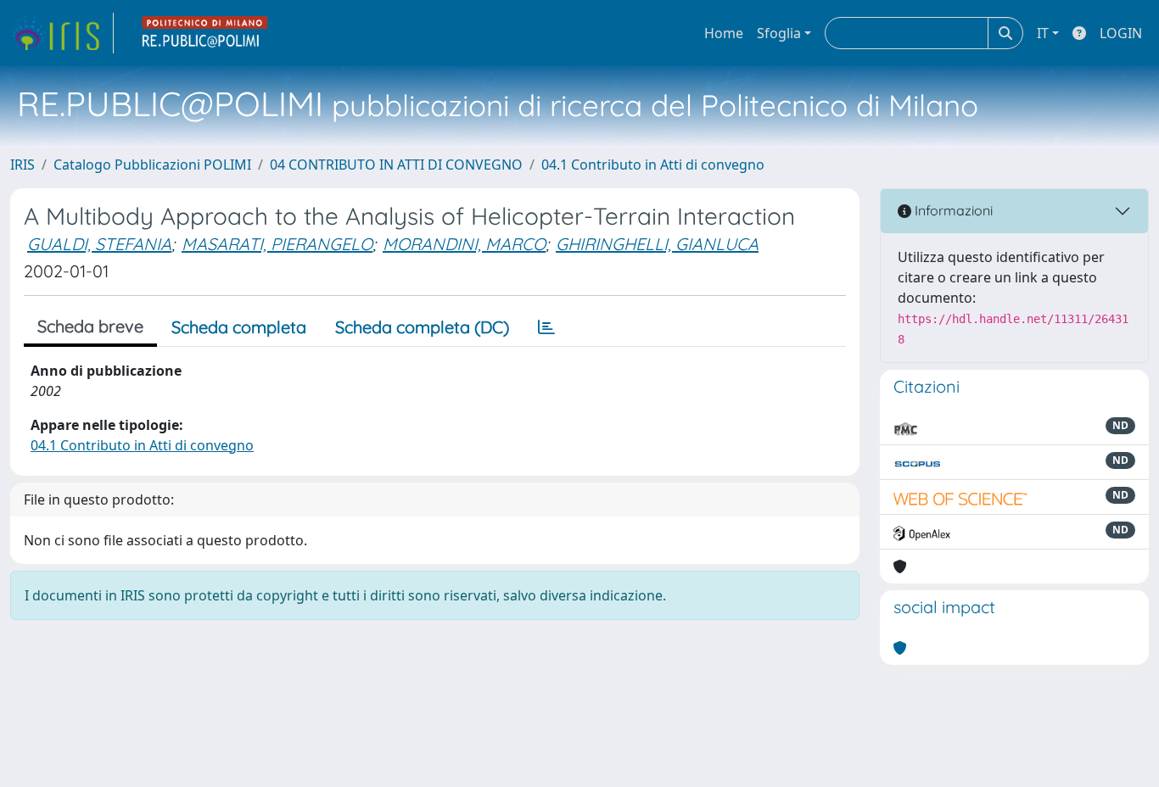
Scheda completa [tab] (238, 327)
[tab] (546, 327)
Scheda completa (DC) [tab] (422, 327)
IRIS (22, 164)
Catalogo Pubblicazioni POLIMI (152, 164)
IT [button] (1043, 33)
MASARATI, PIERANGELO (277, 243)
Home (723, 33)
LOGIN (1121, 33)
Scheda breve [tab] (90, 326)
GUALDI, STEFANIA (99, 243)
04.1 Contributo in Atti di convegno (652, 164)
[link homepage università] (205, 33)
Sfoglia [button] (779, 33)
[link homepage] (62, 33)
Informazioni (952, 210)
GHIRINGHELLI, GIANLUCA (657, 243)
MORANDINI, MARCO (464, 243)
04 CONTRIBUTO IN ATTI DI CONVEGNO (396, 164)
